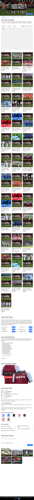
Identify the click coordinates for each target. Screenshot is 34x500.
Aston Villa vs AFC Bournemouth (7, 342)
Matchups (13, 16)
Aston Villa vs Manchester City (7, 356)
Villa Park (13, 22)
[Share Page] (32, 14)
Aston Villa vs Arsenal (5, 344)
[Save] (29, 14)
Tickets (8, 16)
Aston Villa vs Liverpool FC (6, 355)
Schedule (3, 16)
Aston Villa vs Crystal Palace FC (7, 348)
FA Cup (25, 21)
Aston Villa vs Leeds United (6, 354)
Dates (14, 26)
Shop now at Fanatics (8, 377)
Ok (19, 498)
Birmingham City (11, 338)
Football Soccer (7, 392)
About (22, 16)
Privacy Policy (27, 497)
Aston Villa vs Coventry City (6, 347)
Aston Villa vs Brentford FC (6, 345)
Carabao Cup (29, 21)
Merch (18, 16)
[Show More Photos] (27, 14)
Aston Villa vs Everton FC (6, 349)
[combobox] (4, 26)
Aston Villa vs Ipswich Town (6, 353)
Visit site (13, 327)
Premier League (20, 21)
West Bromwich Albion (20, 339)
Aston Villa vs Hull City (5, 352)
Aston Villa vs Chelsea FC (6, 346)
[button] (8, 426)
